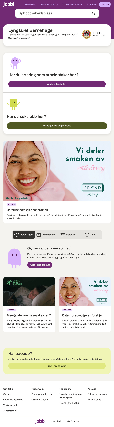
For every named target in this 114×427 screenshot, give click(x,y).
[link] (57, 182)
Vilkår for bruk (10, 405)
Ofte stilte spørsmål (13, 399)
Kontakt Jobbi (94, 399)
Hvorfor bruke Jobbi (69, 403)
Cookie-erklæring (40, 399)
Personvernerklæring (42, 394)
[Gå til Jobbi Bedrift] (30, 4)
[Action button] (93, 13)
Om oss (7, 394)
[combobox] (57, 13)
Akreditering (9, 411)
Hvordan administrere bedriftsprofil (71, 396)
